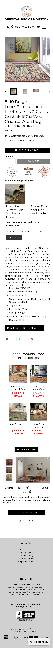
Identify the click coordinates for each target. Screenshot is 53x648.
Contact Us (26, 549)
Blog (26, 546)
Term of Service (26, 558)
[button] (27, 150)
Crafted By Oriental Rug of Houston (26, 631)
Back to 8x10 (29, 449)
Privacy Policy (26, 552)
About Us (26, 543)
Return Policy (26, 555)
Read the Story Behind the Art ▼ (24, 328)
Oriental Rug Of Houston (28, 629)
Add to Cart (14, 237)
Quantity (9, 156)
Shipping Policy (26, 562)
